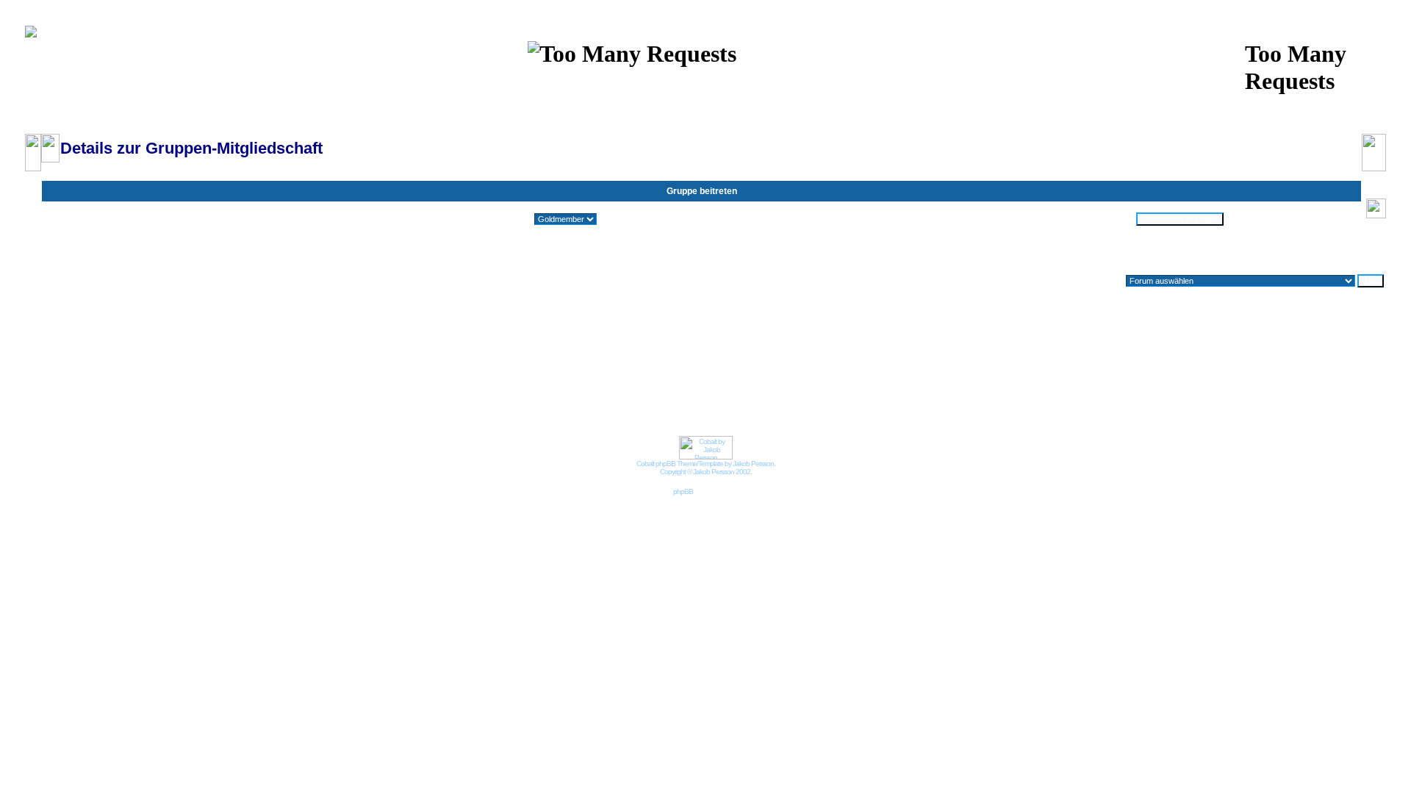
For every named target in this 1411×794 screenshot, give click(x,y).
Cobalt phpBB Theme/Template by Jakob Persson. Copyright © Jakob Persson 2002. (705, 467)
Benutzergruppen (822, 83)
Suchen (688, 83)
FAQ (647, 83)
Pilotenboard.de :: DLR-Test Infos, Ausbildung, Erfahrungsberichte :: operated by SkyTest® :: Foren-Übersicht (242, 126)
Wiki (579, 83)
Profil (575, 98)
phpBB (683, 491)
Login (785, 98)
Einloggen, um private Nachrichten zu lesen (680, 98)
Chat (613, 83)
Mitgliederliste (746, 83)
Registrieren (836, 98)
